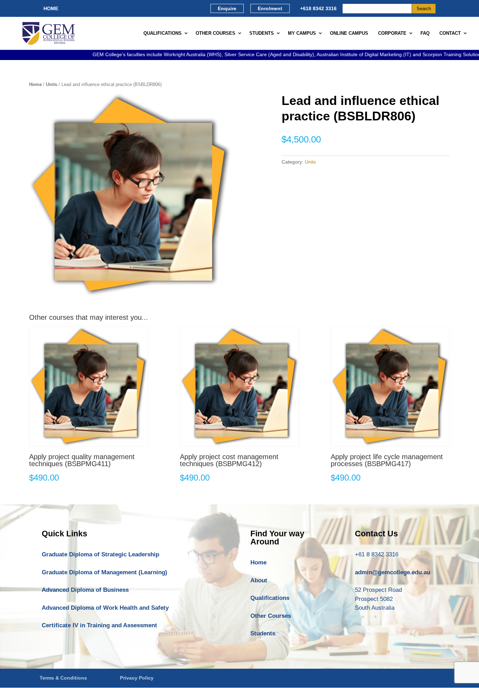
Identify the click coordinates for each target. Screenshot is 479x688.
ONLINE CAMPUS (349, 33)
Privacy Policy (137, 678)
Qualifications (269, 598)
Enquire (227, 8)
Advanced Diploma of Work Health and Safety (105, 607)
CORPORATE (392, 33)
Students (262, 633)
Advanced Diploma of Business (85, 590)
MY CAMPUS (302, 33)
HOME (50, 8)
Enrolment (270, 8)
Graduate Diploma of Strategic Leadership (100, 554)
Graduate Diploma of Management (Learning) (104, 572)
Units (51, 84)
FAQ (425, 33)
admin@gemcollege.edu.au (392, 572)
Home (35, 84)
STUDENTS (261, 33)
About (258, 580)
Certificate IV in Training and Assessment (99, 625)
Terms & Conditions (63, 678)
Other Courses (270, 616)
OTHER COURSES (215, 33)
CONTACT (450, 33)
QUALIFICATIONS (162, 33)
